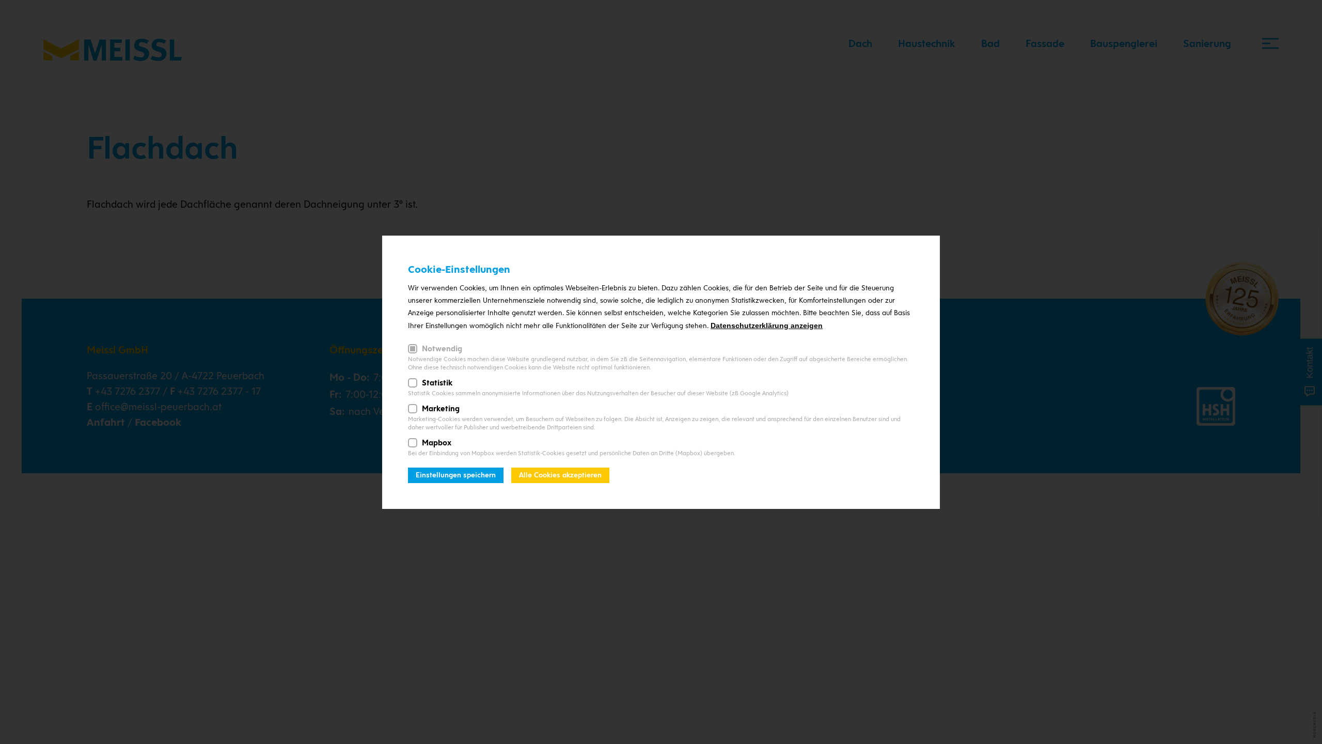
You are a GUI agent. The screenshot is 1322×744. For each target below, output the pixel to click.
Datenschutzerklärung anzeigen (767, 325)
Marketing (441, 408)
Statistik (437, 383)
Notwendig (442, 348)
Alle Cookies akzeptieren (560, 475)
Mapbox (436, 442)
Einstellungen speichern (456, 475)
